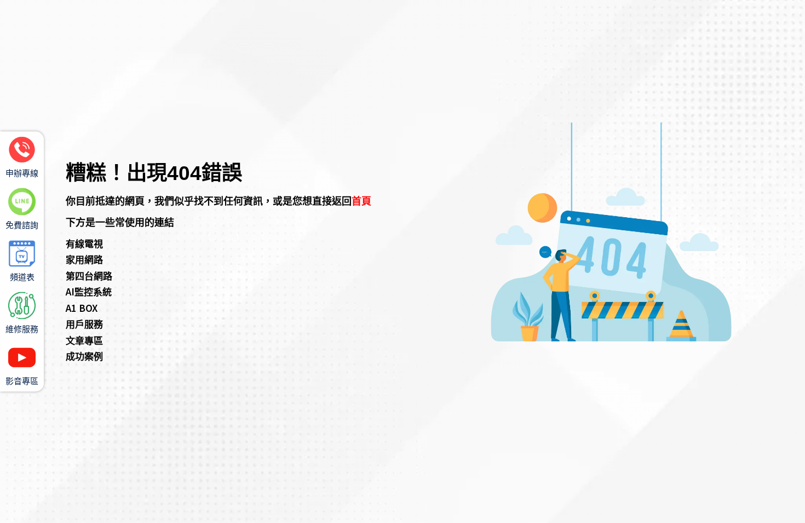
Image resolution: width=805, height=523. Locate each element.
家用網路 (84, 259)
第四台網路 (89, 275)
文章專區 (84, 340)
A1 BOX (81, 308)
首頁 (361, 200)
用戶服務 (84, 323)
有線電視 (84, 243)
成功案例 (84, 356)
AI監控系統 (89, 291)
